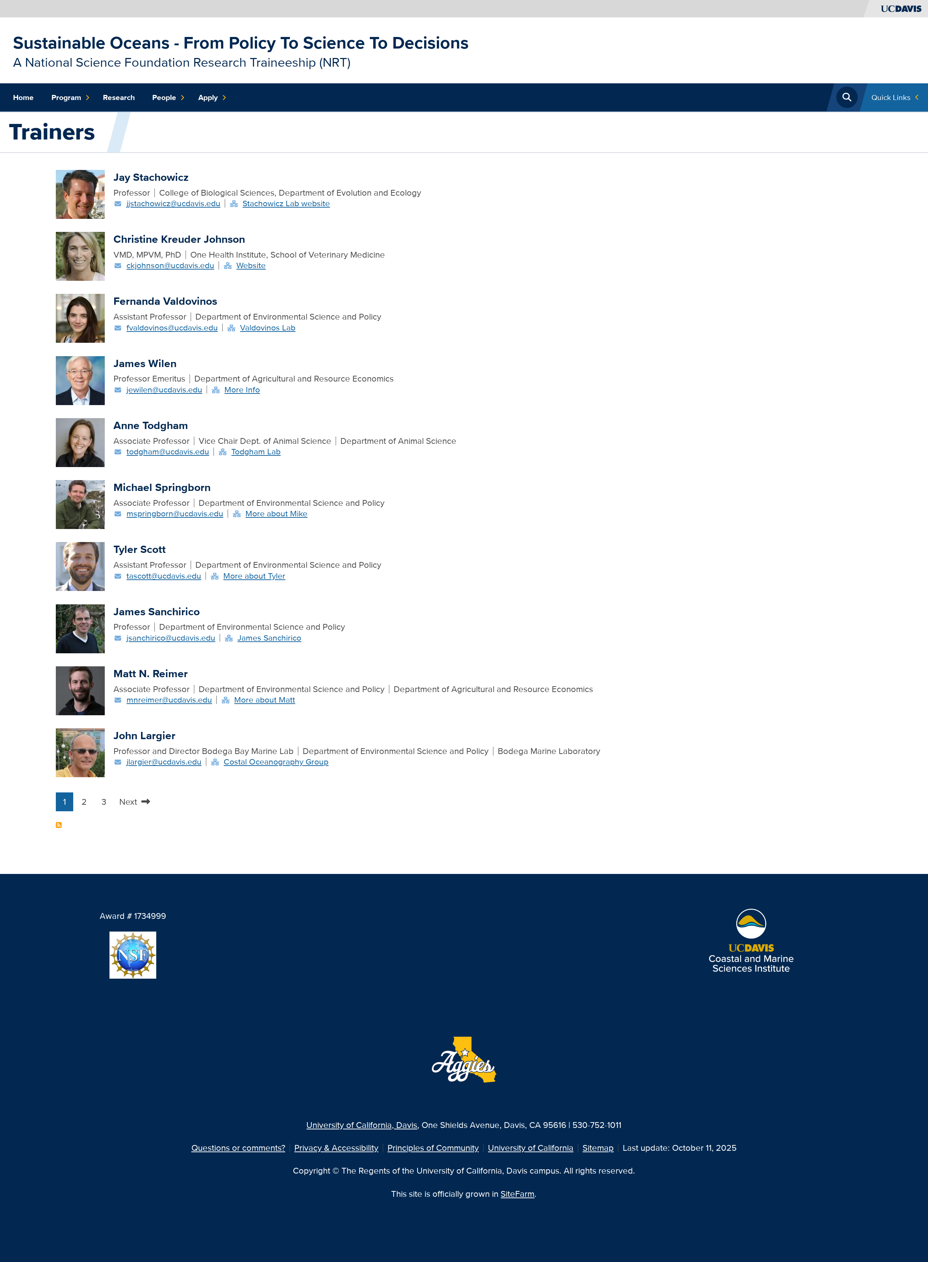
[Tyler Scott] (80, 565)
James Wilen (145, 363)
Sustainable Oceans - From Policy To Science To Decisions (241, 42)
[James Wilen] (80, 379)
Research (119, 97)
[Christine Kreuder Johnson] (80, 255)
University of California (530, 1147)
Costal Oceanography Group (276, 761)
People (164, 97)
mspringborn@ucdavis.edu (175, 513)
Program (66, 97)
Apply (208, 97)
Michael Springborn (162, 487)
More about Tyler (254, 576)
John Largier (144, 735)
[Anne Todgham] (80, 441)
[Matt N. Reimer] (80, 689)
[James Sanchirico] (80, 627)
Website (251, 265)
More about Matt (264, 699)
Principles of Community (433, 1147)
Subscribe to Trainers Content (59, 825)
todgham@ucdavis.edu (168, 451)
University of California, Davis (361, 1125)
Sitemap (598, 1147)
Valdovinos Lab (267, 327)
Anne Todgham (150, 425)
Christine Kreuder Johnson (179, 239)
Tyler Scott (139, 549)
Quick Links (891, 97)
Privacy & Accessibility (336, 1147)
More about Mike (276, 513)
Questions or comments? (238, 1147)
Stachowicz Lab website (286, 203)
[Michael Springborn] (80, 503)
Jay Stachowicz (150, 177)
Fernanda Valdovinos (165, 301)
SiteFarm (517, 1193)
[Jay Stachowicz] (80, 193)
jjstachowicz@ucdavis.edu (173, 203)
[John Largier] (80, 751)
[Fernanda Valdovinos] (80, 317)
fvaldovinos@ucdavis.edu (172, 327)
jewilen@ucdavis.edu (164, 389)
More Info (242, 389)
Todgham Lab (256, 451)
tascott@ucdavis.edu (164, 576)
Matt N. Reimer (150, 673)
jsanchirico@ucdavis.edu (171, 638)
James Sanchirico (156, 611)
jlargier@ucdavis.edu (164, 761)
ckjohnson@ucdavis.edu (170, 265)
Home (23, 97)
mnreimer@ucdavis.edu (169, 699)
